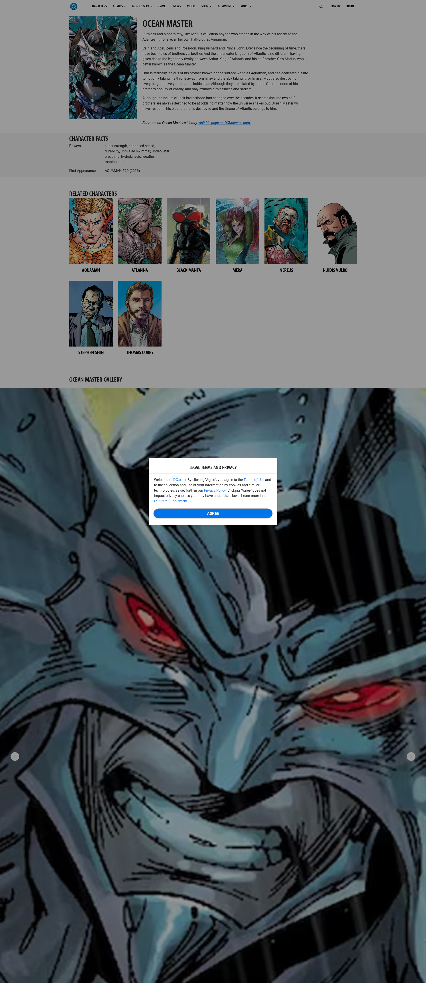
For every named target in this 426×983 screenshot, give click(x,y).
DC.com (179, 479)
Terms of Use (254, 479)
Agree (213, 513)
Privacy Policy (215, 490)
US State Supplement (170, 501)
